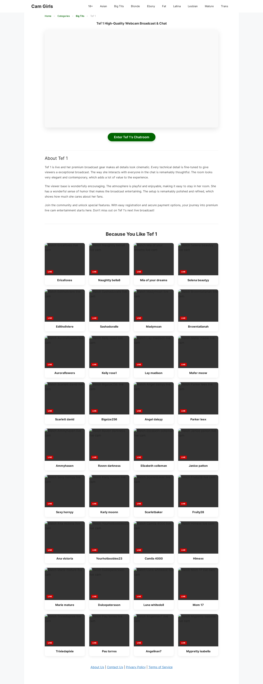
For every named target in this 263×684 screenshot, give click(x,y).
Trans (224, 6)
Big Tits (119, 6)
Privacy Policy (136, 667)
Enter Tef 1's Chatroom (131, 137)
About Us (97, 667)
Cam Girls (42, 6)
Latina (177, 6)
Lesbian (193, 6)
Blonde (135, 6)
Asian (103, 6)
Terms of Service (160, 667)
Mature (209, 6)
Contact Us (115, 667)
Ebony (151, 6)
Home (48, 16)
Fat (164, 6)
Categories (63, 16)
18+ (90, 6)
